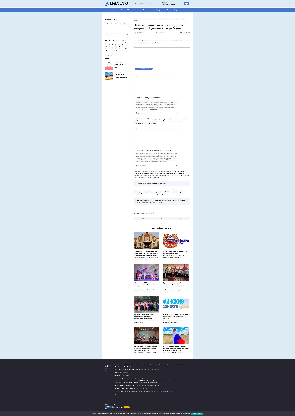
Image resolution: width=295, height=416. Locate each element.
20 (116, 48)
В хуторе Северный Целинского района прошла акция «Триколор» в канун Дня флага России (176, 348)
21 (119, 48)
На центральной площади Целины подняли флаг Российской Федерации (143, 316)
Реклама (107, 368)
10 (106, 46)
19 (112, 48)
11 (109, 46)
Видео (176, 10)
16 (125, 46)
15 (122, 46)
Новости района (119, 10)
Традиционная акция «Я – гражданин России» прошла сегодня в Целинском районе (174, 285)
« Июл (107, 58)
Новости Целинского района (144, 68)
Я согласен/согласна (197, 413)
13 (116, 46)
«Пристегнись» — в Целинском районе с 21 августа (175, 252)
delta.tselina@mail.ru (168, 4)
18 (109, 48)
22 (122, 48)
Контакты (108, 371)
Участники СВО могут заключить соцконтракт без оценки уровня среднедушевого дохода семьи (146, 253)
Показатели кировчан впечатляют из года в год (150, 183)
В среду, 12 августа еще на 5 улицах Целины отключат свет (120, 65)
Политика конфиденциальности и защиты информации (130, 388)
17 (106, 48)
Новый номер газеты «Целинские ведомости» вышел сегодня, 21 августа (176, 316)
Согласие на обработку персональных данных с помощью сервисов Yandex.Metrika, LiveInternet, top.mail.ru (146, 391)
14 (119, 46)
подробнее (123, 413)
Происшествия (148, 10)
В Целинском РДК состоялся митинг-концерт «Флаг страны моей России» (145, 285)
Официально (160, 10)
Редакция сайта (108, 365)
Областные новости (134, 10)
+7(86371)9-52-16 (167, 3)
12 (112, 46)
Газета (169, 10)
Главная (108, 10)
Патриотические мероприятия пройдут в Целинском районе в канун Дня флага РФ (145, 348)
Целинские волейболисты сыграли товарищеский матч (120, 75)
